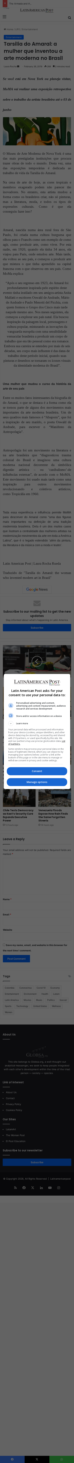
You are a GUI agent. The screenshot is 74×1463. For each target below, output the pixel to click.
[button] (37, 723)
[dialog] (37, 731)
